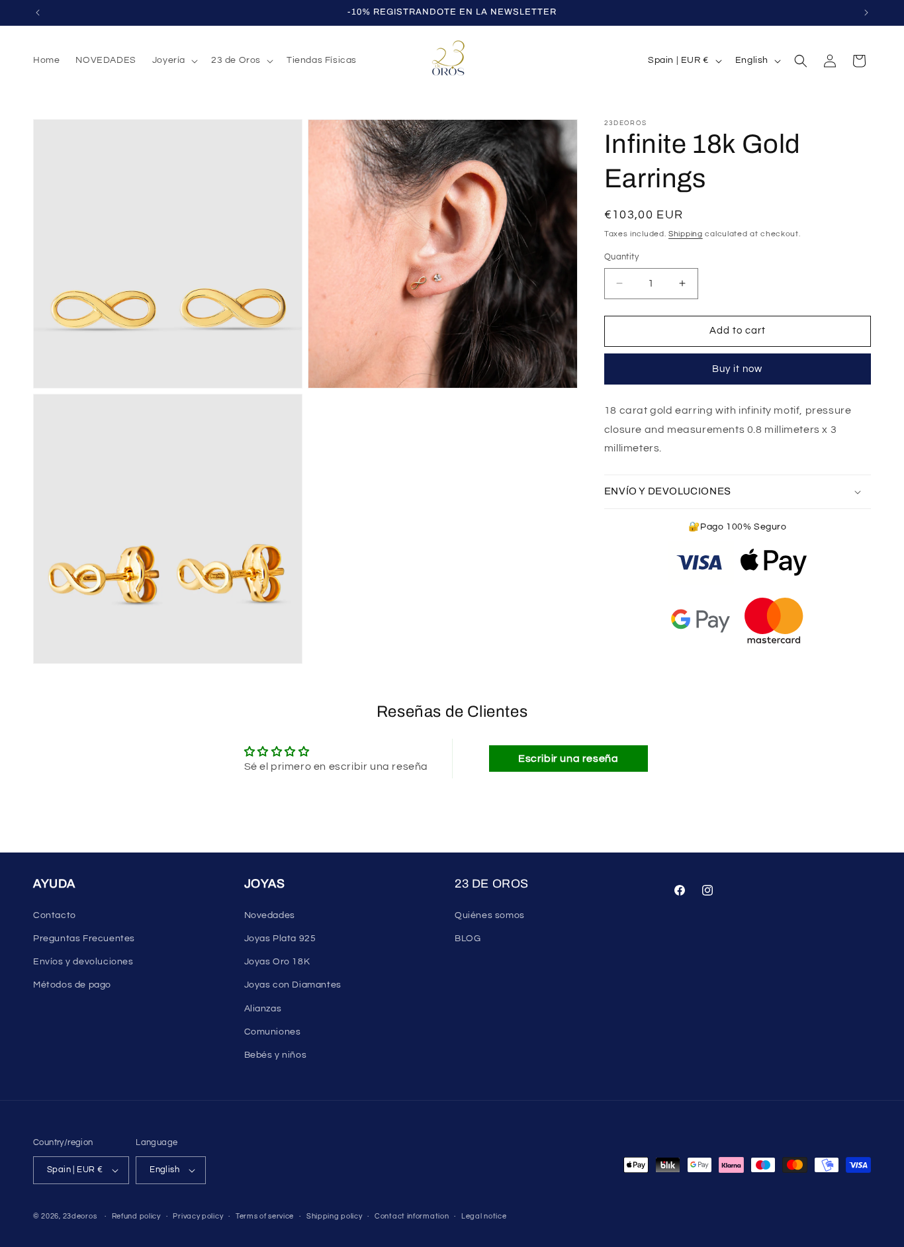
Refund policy (136, 1216)
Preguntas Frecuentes (84, 938)
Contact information (412, 1216)
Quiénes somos (490, 915)
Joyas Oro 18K (277, 961)
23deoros (80, 1216)
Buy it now (737, 369)
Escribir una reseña (568, 758)
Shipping (685, 234)
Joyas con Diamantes (292, 985)
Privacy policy (198, 1216)
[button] (173, 60)
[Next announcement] (866, 12)
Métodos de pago (72, 985)
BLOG (467, 938)
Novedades (269, 915)
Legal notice (483, 1216)
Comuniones (272, 1032)
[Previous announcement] (37, 12)
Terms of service (265, 1216)
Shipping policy (334, 1216)
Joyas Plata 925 (280, 938)
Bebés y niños (275, 1055)
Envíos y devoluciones (83, 961)
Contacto (54, 915)
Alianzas (263, 1008)
